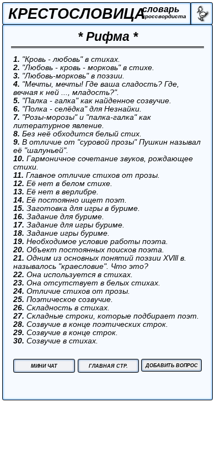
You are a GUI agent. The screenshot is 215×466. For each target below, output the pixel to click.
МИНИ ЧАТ (44, 366)
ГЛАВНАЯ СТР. (108, 366)
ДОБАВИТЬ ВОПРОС (172, 365)
